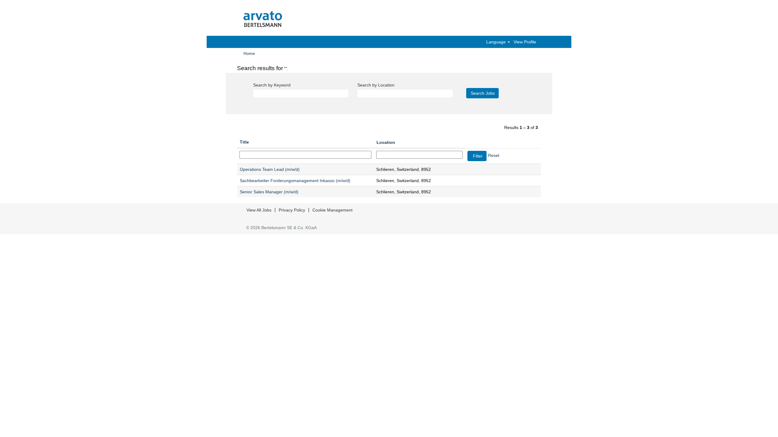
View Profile (525, 41)
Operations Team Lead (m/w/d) (270, 169)
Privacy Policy (292, 210)
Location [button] (386, 142)
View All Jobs (258, 210)
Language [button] (496, 41)
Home (249, 53)
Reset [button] (493, 155)
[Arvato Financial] (263, 19)
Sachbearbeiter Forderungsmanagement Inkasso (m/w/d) (295, 180)
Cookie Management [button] (332, 210)
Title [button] (244, 142)
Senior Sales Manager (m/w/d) (269, 191)
